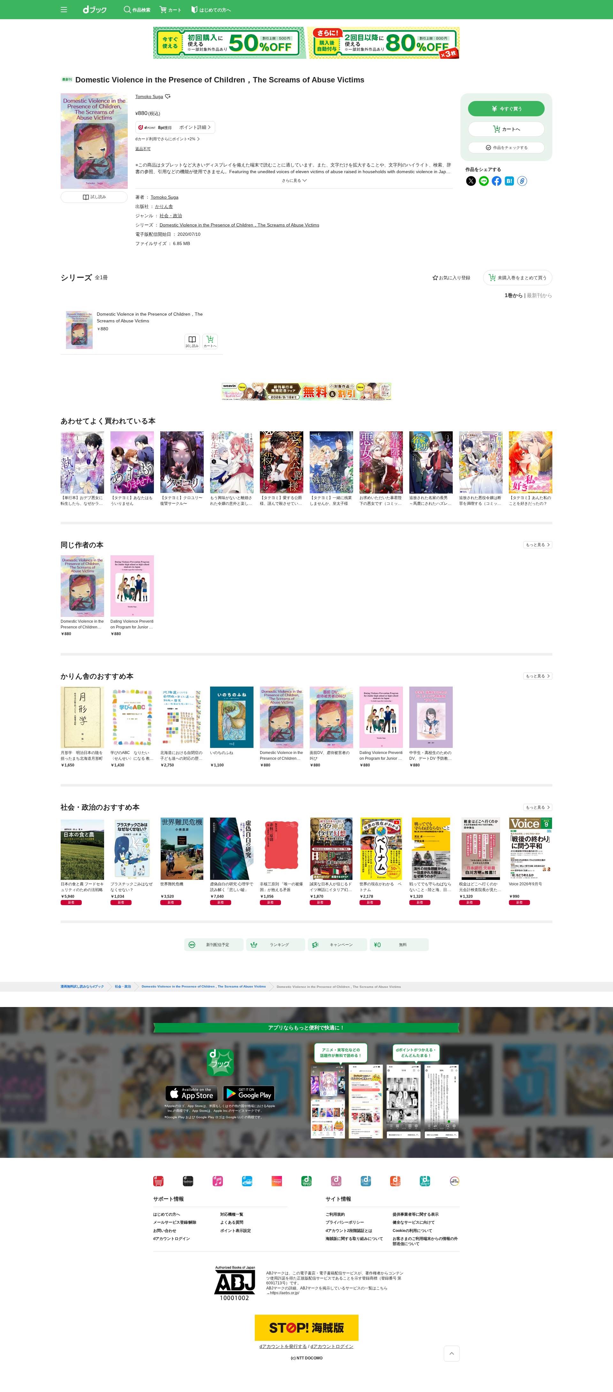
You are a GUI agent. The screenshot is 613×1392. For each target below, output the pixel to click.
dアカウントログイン (171, 1238)
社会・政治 (171, 215)
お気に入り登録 (454, 277)
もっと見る (535, 544)
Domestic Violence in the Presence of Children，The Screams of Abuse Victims (150, 317)
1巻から (514, 295)
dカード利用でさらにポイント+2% (165, 139)
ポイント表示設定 (235, 1230)
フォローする (167, 96)
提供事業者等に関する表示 (416, 1214)
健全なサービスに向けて (414, 1222)
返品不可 (143, 149)
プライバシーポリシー (345, 1222)
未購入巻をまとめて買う (522, 277)
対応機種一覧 (231, 1214)
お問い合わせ (164, 1230)
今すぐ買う (511, 108)
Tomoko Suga (149, 96)
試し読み (98, 197)
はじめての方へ (166, 1214)
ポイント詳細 (192, 127)
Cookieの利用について (412, 1230)
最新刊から (539, 295)
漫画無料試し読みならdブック (82, 986)
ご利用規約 (335, 1214)
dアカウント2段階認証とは (349, 1230)
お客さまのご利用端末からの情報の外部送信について (425, 1241)
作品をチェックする (510, 147)
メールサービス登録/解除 (174, 1222)
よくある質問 (231, 1222)
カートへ (511, 129)
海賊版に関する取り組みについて (354, 1238)
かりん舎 (164, 206)
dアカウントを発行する (283, 1346)
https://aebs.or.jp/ (284, 1293)
